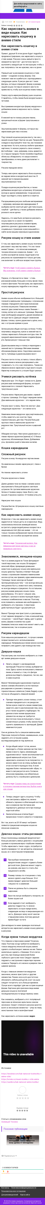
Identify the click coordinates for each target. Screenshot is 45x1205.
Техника (14, 1122)
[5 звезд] (22, 25)
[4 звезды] (19, 25)
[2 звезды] (14, 25)
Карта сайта (25, 1195)
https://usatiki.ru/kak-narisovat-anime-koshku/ (20, 1082)
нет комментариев (34, 22)
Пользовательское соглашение (13, 1191)
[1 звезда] (12, 25)
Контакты (5, 1188)
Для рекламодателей (9, 1195)
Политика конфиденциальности (23, 1188)
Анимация (5, 1122)
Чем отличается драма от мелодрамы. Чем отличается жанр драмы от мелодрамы (21, 1141)
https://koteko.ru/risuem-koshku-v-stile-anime (20, 1079)
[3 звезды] (17, 25)
